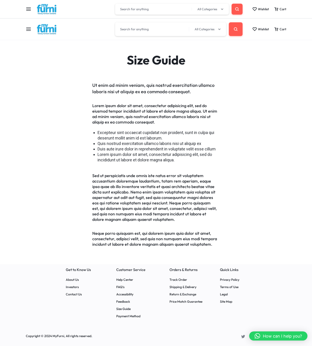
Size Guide (123, 309)
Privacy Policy (229, 280)
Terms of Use (229, 287)
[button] (278, 336)
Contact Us (74, 294)
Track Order (178, 280)
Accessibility (124, 294)
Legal (224, 294)
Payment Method (128, 316)
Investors (72, 287)
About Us (72, 280)
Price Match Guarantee (185, 302)
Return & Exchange (182, 294)
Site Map (226, 302)
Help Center (124, 280)
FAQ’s (120, 287)
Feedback (123, 302)
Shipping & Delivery (182, 287)
